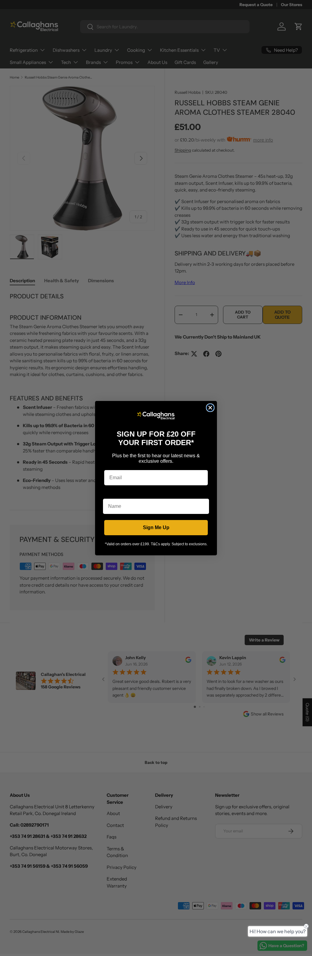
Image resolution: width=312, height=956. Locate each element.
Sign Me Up (156, 527)
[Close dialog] (210, 407)
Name (109, 494)
